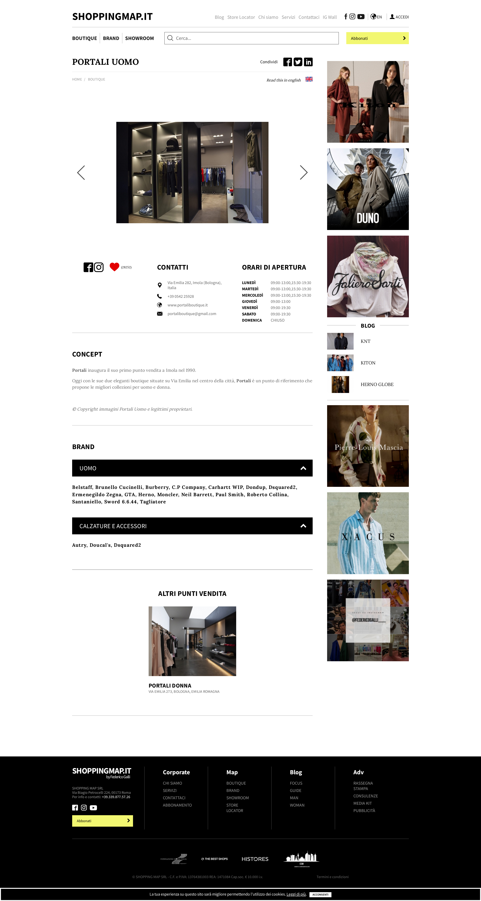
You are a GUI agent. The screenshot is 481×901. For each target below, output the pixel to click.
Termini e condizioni (333, 876)
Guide (295, 790)
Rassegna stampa (363, 785)
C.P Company (188, 487)
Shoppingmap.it (101, 772)
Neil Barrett (197, 494)
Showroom (139, 38)
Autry (79, 545)
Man (294, 797)
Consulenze (365, 795)
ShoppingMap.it (112, 16)
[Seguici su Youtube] (359, 17)
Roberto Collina (267, 494)
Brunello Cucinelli (118, 487)
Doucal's (100, 545)
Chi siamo (268, 17)
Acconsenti (320, 894)
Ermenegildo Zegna (96, 494)
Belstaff (82, 487)
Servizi (288, 17)
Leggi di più (296, 894)
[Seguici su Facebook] (346, 17)
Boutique (84, 38)
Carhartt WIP (225, 487)
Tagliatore (153, 501)
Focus (296, 783)
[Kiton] (368, 102)
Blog (219, 17)
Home (77, 79)
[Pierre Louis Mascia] (368, 446)
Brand (111, 38)
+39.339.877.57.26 (116, 796)
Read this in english (284, 80)
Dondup (256, 487)
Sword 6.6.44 (120, 501)
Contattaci (309, 17)
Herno (146, 494)
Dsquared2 (282, 487)
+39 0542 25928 (181, 296)
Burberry (157, 487)
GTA (130, 494)
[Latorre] (368, 533)
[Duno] (368, 189)
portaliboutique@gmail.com (192, 313)
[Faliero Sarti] (368, 276)
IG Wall (330, 17)
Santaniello (86, 501)
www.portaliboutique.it (188, 305)
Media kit (362, 803)
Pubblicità (364, 810)
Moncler (167, 494)
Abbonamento (177, 805)
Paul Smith (230, 494)
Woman (297, 805)
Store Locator (241, 17)
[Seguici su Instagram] (352, 17)
